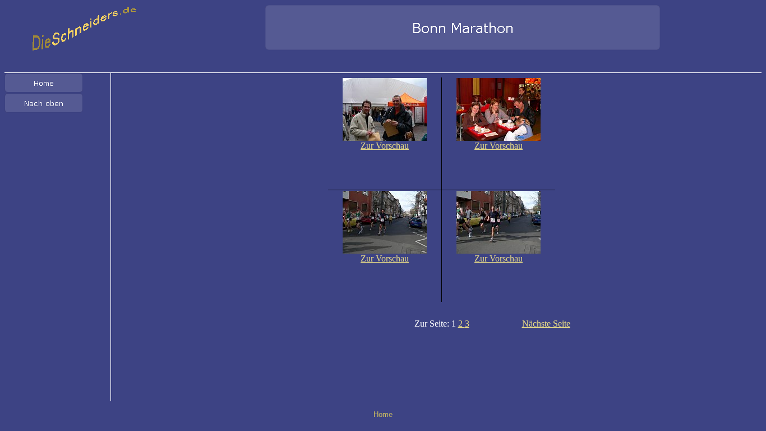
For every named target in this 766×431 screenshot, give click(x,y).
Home (383, 414)
